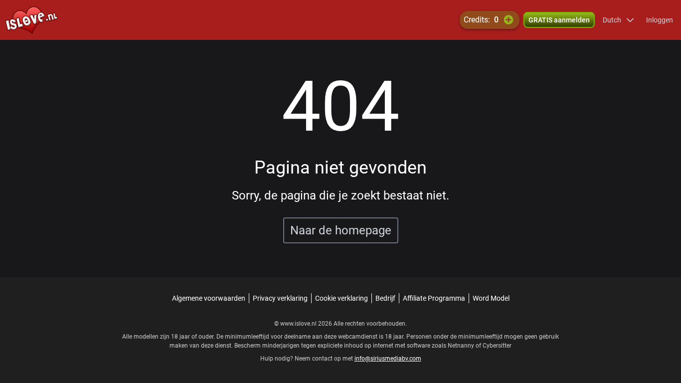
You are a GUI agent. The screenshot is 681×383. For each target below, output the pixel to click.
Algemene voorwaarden (208, 298)
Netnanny (462, 345)
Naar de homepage (340, 230)
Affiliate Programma (434, 298)
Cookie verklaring (341, 298)
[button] (618, 20)
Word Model (491, 298)
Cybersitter (497, 345)
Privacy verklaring (280, 298)
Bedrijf (385, 298)
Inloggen (659, 20)
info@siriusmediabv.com (387, 358)
